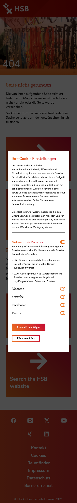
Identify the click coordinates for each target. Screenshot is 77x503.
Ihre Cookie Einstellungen (34, 158)
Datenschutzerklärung (23, 204)
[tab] (36, 242)
